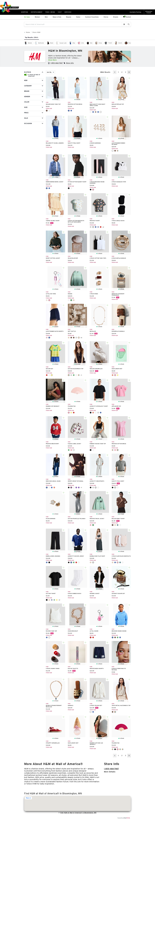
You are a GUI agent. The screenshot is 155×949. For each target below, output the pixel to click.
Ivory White (73, 487)
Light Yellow (71, 412)
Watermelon (115, 375)
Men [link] (46, 17)
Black (68, 188)
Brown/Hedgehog (71, 337)
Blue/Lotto (71, 562)
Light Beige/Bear (78, 337)
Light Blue (46, 637)
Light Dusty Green (54, 600)
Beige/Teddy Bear (68, 337)
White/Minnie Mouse (73, 450)
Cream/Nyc (68, 300)
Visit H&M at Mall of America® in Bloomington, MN (78, 813)
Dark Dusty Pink (46, 337)
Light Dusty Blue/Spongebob (98, 227)
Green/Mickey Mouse (68, 450)
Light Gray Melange (98, 412)
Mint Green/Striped (120, 749)
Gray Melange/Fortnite (90, 227)
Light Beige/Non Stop (73, 300)
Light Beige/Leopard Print (112, 450)
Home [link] (78, 17)
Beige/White (112, 562)
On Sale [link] (27, 17)
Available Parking (135, 12)
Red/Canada (46, 375)
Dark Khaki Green (73, 375)
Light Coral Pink (54, 487)
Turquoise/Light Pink (120, 562)
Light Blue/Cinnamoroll (68, 110)
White (49, 110)
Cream (90, 112)
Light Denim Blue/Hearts (49, 188)
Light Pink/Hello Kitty (71, 450)
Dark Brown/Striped (68, 375)
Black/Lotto (68, 562)
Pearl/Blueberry (46, 300)
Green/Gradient (71, 300)
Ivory (76, 375)
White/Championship (49, 375)
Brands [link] (115, 17)
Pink (49, 300)
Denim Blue (98, 112)
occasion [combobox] (28, 123)
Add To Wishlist (63, 78)
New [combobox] (25, 80)
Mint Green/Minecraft (93, 525)
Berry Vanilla (112, 375)
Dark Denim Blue (93, 112)
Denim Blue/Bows (46, 188)
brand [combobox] (26, 91)
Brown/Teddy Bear (73, 337)
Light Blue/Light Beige (115, 562)
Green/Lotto (73, 562)
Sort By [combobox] (49, 72)
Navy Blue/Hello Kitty (71, 110)
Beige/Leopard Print (112, 749)
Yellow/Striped (122, 749)
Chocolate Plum (71, 487)
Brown (112, 525)
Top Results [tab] (31, 37)
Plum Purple (78, 487)
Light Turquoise (117, 525)
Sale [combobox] (26, 118)
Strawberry (93, 637)
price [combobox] (26, 113)
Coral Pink (93, 412)
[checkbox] (29, 42)
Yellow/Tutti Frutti (117, 375)
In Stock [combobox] (27, 72)
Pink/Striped (117, 450)
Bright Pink (117, 749)
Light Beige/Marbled (115, 712)
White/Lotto (78, 562)
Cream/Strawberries (112, 150)
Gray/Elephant (76, 337)
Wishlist (128, 17)
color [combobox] (26, 102)
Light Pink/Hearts (93, 189)
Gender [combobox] (27, 96)
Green (117, 637)
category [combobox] (28, 86)
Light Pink (68, 412)
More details (109, 772)
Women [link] (37, 17)
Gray (115, 487)
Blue (46, 487)
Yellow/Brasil (51, 375)
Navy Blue (49, 337)
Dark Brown (46, 110)
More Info (70, 63)
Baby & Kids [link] (57, 17)
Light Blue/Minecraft (95, 227)
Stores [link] (106, 17)
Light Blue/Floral (117, 150)
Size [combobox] (25, 107)
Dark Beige (90, 562)
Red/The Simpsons (100, 227)
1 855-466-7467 (56, 63)
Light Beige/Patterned (78, 375)
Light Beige (115, 525)
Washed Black (49, 562)
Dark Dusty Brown (95, 112)
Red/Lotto (76, 562)
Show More (52, 60)
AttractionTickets (148, 12)
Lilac (76, 487)
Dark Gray (71, 375)
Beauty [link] (68, 17)
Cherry (90, 637)
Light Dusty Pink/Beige (117, 562)
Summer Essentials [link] (92, 17)
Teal (100, 412)
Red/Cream (73, 412)
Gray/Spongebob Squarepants (93, 227)
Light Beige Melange (49, 600)
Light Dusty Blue (51, 600)
